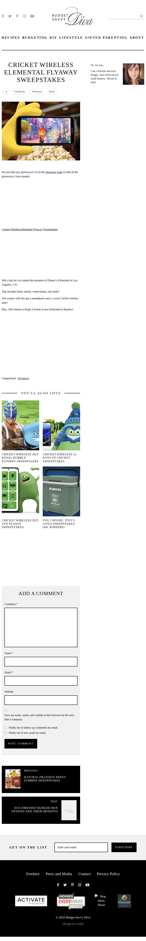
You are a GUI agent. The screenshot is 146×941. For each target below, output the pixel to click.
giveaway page (54, 172)
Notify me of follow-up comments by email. (33, 727)
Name (8, 653)
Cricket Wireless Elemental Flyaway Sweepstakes (30, 229)
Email (8, 672)
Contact (84, 874)
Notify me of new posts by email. (27, 732)
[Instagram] (24, 16)
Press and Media (59, 874)
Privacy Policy (108, 874)
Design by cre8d (73, 924)
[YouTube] (32, 16)
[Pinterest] (17, 16)
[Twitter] (10, 16)
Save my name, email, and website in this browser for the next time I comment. (39, 717)
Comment (11, 604)
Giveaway (23, 378)
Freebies (33, 874)
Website (8, 691)
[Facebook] (2, 16)
